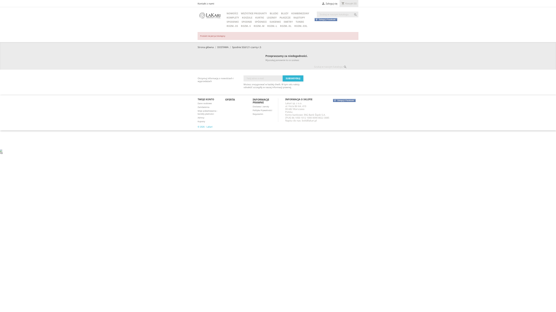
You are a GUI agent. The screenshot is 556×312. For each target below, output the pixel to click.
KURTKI (259, 17)
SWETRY (288, 21)
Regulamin (258, 114)
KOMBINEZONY (300, 13)
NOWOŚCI (232, 13)
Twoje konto (206, 99)
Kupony (201, 121)
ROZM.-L (272, 26)
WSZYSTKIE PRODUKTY (254, 13)
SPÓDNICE (261, 21)
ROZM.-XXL (300, 26)
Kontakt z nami (206, 3)
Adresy (201, 117)
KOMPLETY (233, 17)
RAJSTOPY (299, 17)
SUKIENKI (275, 21)
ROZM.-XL (285, 26)
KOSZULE (247, 17)
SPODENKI (233, 21)
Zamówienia (203, 107)
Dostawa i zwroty (261, 106)
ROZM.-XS (232, 26)
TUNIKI (300, 21)
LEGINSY (272, 17)
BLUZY (284, 13)
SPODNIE (247, 21)
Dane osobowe (205, 103)
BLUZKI (274, 13)
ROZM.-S (246, 26)
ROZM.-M (259, 26)
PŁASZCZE (285, 17)
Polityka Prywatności (262, 110)
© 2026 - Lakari (205, 126)
